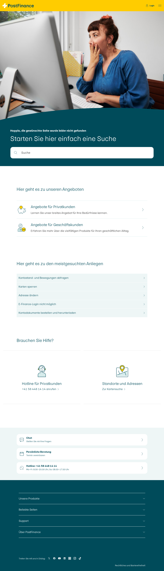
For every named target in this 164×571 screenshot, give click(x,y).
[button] (158, 5)
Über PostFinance (30, 532)
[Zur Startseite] (18, 5)
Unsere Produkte (29, 498)
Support (24, 521)
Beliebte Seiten (28, 509)
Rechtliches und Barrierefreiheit (130, 565)
